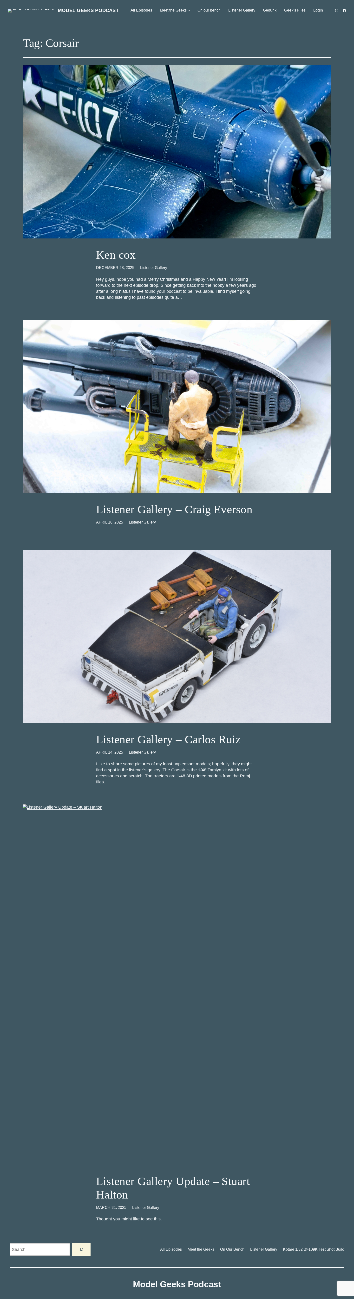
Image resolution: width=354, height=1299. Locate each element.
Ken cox (116, 254)
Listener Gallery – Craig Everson (174, 509)
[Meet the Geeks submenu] (189, 10)
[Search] (81, 1249)
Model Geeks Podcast (88, 10)
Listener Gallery (153, 268)
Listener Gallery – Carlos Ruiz (168, 739)
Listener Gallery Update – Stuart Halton (173, 1188)
